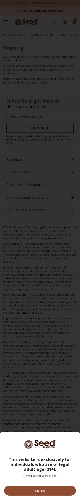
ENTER (40, 491)
